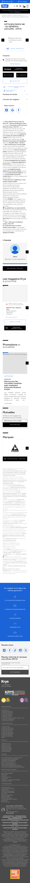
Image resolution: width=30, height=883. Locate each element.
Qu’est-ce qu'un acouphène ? (8, 761)
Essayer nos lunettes (16, 459)
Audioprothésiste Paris (18, 838)
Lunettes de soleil (5, 726)
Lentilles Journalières (6, 747)
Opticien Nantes (18, 833)
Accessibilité (4, 800)
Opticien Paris (6, 831)
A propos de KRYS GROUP (7, 791)
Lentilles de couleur (5, 746)
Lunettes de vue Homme (7, 712)
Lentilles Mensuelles (6, 750)
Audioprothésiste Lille (21, 839)
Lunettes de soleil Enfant (7, 730)
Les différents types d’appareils (8, 760)
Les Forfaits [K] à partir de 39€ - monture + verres (12, 718)
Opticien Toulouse (15, 831)
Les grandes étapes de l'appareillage (9, 759)
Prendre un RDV (8, 1)
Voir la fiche (15, 322)
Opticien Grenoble (10, 835)
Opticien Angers (23, 837)
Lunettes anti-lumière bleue (7, 719)
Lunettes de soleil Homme (7, 729)
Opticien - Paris (6, 17)
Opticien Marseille (19, 835)
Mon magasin (23, 1)
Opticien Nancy (9, 838)
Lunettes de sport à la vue (7, 720)
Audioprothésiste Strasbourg (11, 841)
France (15, 15)
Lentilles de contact (6, 743)
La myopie (3, 775)
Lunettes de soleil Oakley (7, 736)
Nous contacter (10, 813)
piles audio (8, 847)
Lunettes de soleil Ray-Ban (7, 733)
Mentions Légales (5, 796)
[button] (23, 6)
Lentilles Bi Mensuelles (6, 748)
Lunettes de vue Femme (7, 711)
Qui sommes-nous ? (6, 787)
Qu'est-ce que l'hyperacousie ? (8, 762)
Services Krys (4, 774)
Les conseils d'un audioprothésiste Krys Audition (12, 767)
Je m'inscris (15, 672)
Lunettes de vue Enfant (6, 714)
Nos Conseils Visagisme (7, 773)
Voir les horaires (15, 64)
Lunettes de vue (5, 710)
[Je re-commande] (20, 6)
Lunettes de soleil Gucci (6, 734)
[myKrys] (17, 6)
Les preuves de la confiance (7, 788)
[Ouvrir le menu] (27, 6)
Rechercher (15, 424)
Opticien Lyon (23, 831)
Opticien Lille (11, 834)
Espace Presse (4, 789)
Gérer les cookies (5, 801)
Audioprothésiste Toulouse (9, 839)
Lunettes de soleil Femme (7, 728)
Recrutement (4, 793)
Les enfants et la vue (6, 777)
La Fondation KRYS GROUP (8, 792)
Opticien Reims (14, 837)
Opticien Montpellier (19, 834)
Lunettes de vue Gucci (6, 716)
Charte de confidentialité (7, 795)
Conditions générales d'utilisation (9, 799)
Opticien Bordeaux (8, 833)
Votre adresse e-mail (11, 663)
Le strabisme (4, 778)
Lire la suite (7, 403)
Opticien (9, 15)
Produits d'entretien (6, 751)
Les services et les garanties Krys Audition (11, 765)
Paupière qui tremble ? (6, 781)
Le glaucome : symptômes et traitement (10, 779)
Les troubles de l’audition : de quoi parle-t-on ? (12, 757)
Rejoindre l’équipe (15, 268)
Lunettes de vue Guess (6, 715)
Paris (20, 15)
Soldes (3, 737)
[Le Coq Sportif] (15, 448)
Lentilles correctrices (6, 744)
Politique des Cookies (6, 797)
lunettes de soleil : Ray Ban (17, 858)
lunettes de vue (16, 846)
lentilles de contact (8, 846)
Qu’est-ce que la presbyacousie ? (9, 764)
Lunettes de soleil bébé (6, 732)
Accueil (4, 15)
